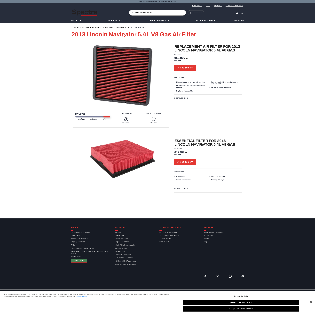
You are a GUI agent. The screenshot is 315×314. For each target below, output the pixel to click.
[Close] (311, 302)
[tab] (208, 77)
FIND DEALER (197, 6)
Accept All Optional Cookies (241, 309)
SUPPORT (218, 6)
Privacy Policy (81, 296)
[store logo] (100, 12)
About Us (239, 20)
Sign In (237, 13)
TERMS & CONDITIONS (234, 6)
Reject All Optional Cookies (241, 302)
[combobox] (157, 13)
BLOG (208, 6)
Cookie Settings (79, 260)
